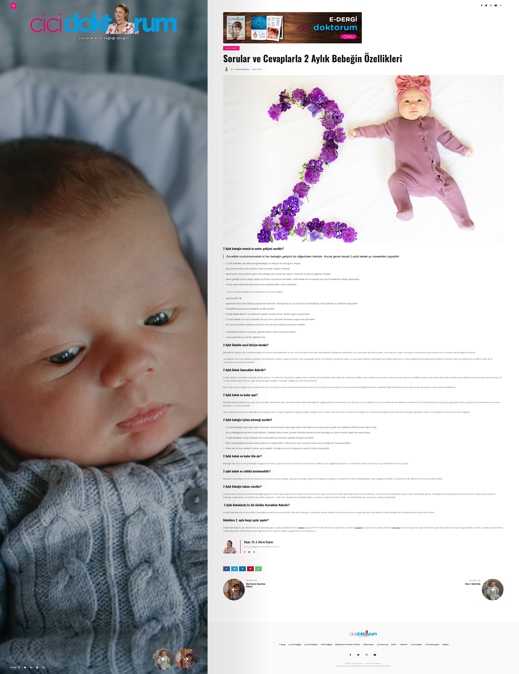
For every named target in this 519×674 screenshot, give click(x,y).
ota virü (396, 527)
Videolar (403, 644)
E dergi (282, 644)
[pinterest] (37, 667)
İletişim (445, 644)
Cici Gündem (416, 644)
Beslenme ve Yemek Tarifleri (347, 644)
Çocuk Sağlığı (231, 48)
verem (301, 527)
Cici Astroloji (382, 644)
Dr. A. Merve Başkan (240, 69)
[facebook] (19, 667)
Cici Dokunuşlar (432, 644)
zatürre (358, 527)
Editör (394, 644)
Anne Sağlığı (326, 644)
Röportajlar (368, 644)
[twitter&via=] (25, 667)
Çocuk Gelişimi (311, 644)
